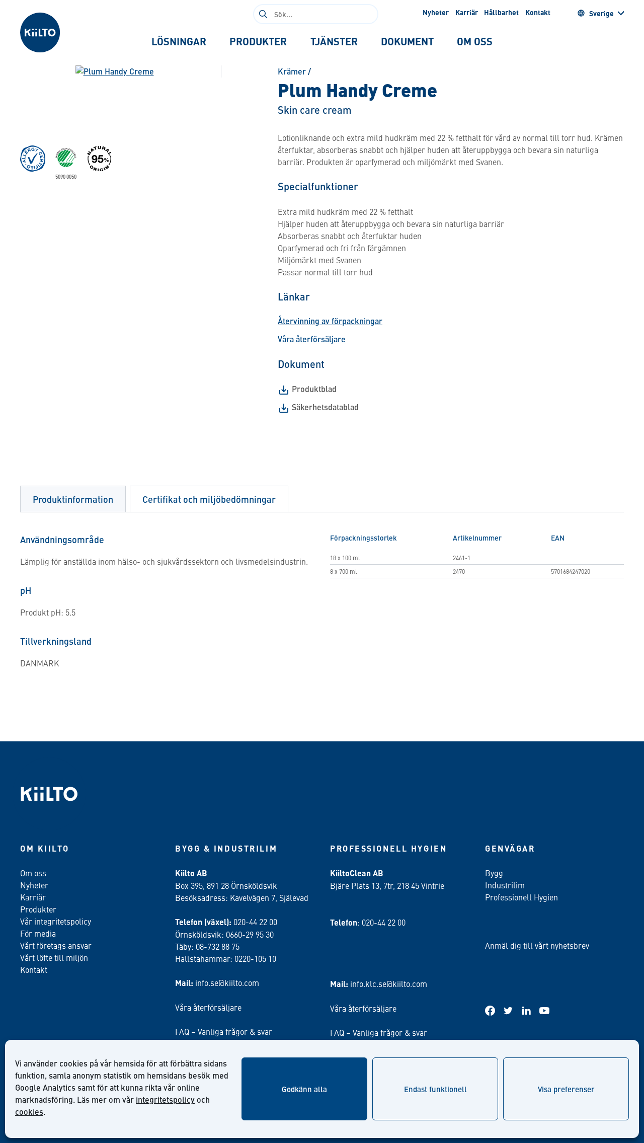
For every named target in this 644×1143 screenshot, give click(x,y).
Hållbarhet (501, 12)
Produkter (38, 909)
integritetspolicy (165, 1099)
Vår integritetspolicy (55, 921)
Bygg (494, 872)
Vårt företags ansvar (56, 945)
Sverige (601, 13)
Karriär (466, 12)
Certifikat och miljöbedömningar (209, 499)
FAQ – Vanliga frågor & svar (223, 1031)
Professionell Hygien (521, 896)
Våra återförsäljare (312, 339)
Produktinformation (73, 499)
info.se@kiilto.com (227, 982)
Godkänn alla (304, 1089)
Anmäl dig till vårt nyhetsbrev (537, 945)
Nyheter (436, 12)
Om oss (33, 872)
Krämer (292, 71)
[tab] (179, 41)
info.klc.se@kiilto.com (388, 983)
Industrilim (505, 884)
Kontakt (537, 12)
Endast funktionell (435, 1089)
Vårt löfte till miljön (54, 957)
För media (38, 933)
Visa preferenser (566, 1089)
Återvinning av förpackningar (330, 321)
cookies (29, 1111)
